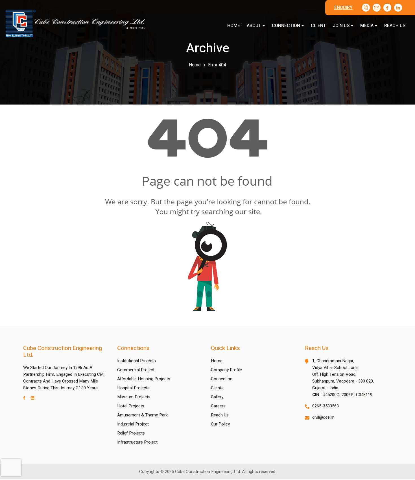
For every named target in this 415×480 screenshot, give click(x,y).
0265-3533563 (325, 406)
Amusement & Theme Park (142, 415)
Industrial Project (133, 424)
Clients (217, 388)
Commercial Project (135, 370)
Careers (218, 406)
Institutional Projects (136, 361)
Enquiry (343, 7)
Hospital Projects (133, 388)
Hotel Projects (130, 406)
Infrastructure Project (137, 442)
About (254, 25)
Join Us (342, 25)
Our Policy (220, 424)
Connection (286, 25)
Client (318, 25)
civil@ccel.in (323, 417)
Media (367, 25)
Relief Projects (131, 433)
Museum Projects (133, 397)
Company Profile (226, 370)
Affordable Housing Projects (143, 379)
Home (233, 25)
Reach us (394, 25)
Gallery (217, 397)
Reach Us (220, 415)
